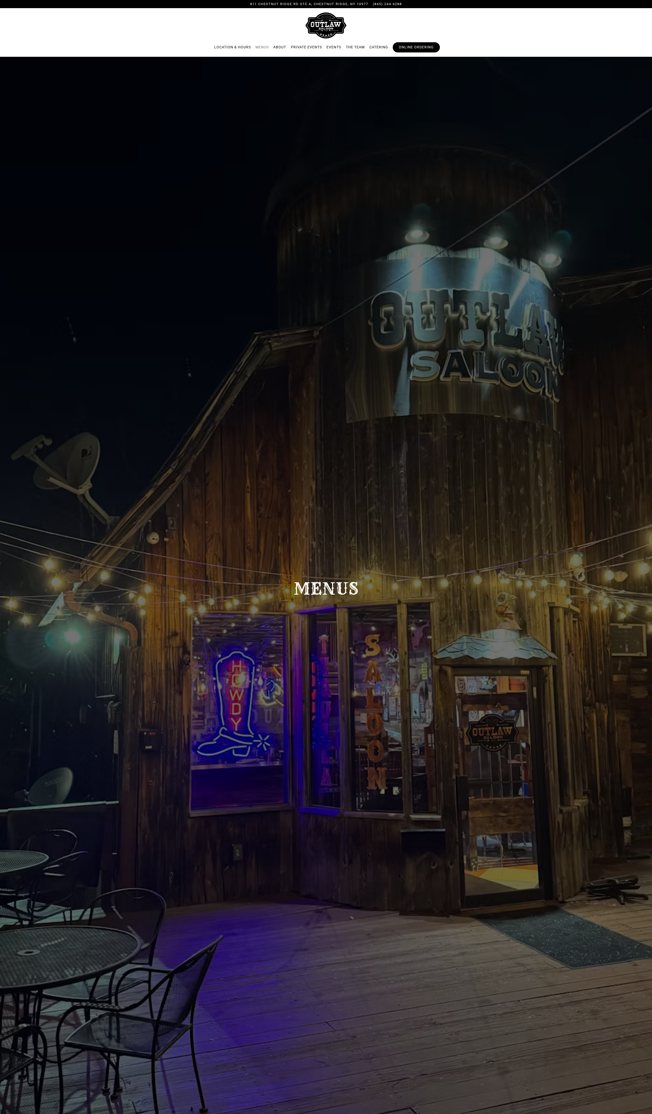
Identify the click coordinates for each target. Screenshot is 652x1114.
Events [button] (334, 47)
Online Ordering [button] (416, 47)
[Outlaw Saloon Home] (326, 25)
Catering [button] (378, 47)
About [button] (279, 47)
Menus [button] (262, 47)
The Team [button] (355, 47)
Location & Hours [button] (232, 47)
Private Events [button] (306, 47)
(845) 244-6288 (387, 4)
